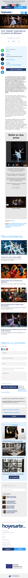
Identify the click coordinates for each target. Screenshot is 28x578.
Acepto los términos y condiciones (12, 412)
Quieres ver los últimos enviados (11, 409)
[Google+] (7, 349)
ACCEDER (20, 7)
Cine (3, 538)
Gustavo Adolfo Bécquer (17, 225)
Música (3, 536)
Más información (10, 59)
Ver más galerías (14, 477)
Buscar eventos (6, 493)
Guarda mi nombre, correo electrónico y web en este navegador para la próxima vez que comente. (13, 369)
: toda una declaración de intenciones (11, 281)
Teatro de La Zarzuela (11, 65)
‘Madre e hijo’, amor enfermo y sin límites (11, 497)
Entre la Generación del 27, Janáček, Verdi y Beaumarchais (12, 305)
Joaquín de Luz (9, 226)
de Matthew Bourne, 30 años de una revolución (14, 330)
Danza (7, 51)
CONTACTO (7, 7)
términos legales (9, 383)
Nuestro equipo (5, 546)
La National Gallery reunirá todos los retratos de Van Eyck (11, 502)
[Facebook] (2, 349)
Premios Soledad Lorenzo (7, 532)
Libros (3, 534)
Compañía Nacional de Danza (18, 223)
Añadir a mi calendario (16, 69)
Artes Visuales (5, 531)
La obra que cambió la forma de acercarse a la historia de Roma (11, 511)
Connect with (4, 346)
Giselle (7, 225)
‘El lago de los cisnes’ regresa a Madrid (11, 257)
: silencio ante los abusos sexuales (10, 507)
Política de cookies (6, 542)
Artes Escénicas (5, 540)
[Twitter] (4, 349)
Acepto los (7, 383)
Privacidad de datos (6, 544)
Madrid (19, 65)
